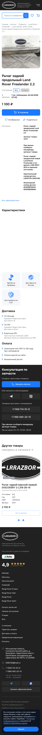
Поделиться (31, 120)
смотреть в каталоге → (17, 450)
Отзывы (5, 615)
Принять (21, 729)
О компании (6, 626)
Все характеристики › (11, 200)
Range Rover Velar (9, 593)
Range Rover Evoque (10, 589)
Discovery (5, 577)
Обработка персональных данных (13, 708)
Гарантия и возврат (9, 629)
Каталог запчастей (9, 607)
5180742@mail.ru (13, 663)
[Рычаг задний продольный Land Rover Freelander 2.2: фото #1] (21, 51)
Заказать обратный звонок (21, 689)
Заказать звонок (22, 384)
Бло (3, 619)
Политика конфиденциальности (12, 705)
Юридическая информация (12, 637)
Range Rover (7, 597)
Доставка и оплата (9, 633)
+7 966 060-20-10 (21, 417)
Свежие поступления (10, 611)
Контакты (5, 641)
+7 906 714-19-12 (21, 409)
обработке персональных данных (15, 723)
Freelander (6, 585)
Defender (5, 573)
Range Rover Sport (9, 601)
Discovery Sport (8, 581)
